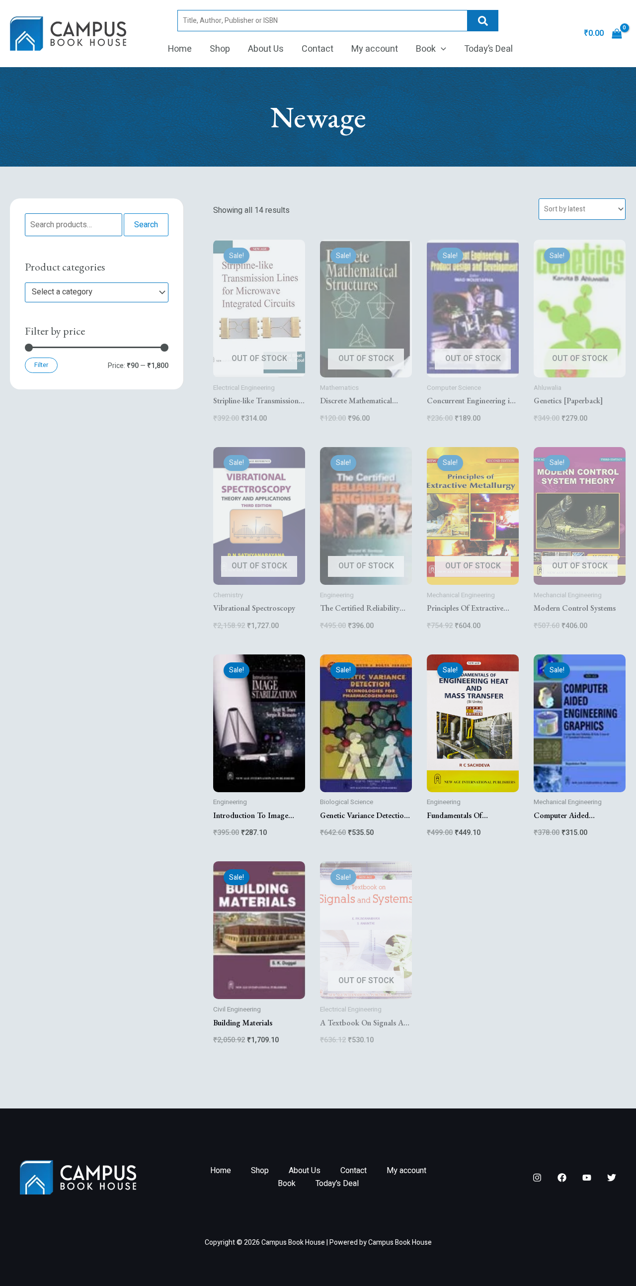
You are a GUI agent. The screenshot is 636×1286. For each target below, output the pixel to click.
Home (180, 49)
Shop (220, 49)
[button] (441, 49)
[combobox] (96, 292)
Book (426, 49)
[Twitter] (611, 1177)
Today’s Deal (488, 49)
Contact (317, 49)
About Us (266, 49)
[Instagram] (537, 1177)
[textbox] (92, 292)
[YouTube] (586, 1177)
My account (374, 49)
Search (483, 20)
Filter (41, 365)
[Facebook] (561, 1177)
